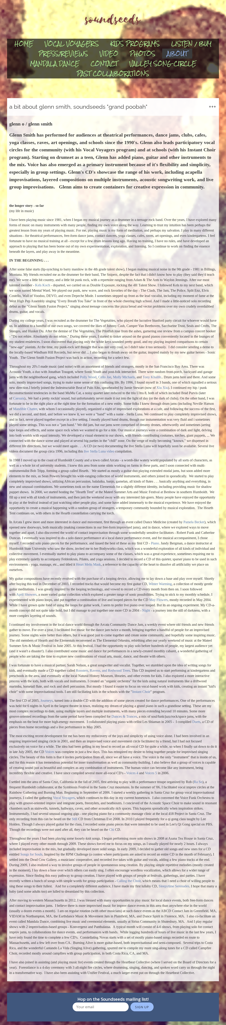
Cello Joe (104, 377)
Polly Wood (88, 377)
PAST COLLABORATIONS (113, 73)
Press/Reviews (63, 54)
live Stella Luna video (98, 451)
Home (24, 44)
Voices (49, 752)
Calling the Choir (129, 881)
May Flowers (158, 600)
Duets (196, 722)
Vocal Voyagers (72, 44)
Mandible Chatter (25, 409)
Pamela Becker (193, 522)
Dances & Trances (124, 716)
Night (146, 610)
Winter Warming (160, 584)
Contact (104, 63)
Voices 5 (151, 773)
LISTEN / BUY (191, 44)
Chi (112, 829)
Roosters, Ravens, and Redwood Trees (103, 670)
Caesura (18, 398)
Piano (155, 543)
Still (74, 819)
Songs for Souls (31, 854)
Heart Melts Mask (88, 564)
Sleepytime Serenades (174, 886)
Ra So (198, 782)
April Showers (26, 594)
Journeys (46, 700)
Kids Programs (135, 44)
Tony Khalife (152, 377)
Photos (142, 54)
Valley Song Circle (162, 63)
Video (109, 54)
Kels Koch (42, 285)
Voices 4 (132, 773)
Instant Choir (141, 692)
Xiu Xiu (162, 388)
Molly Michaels (124, 377)
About (177, 54)
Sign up (142, 1007)
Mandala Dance (54, 63)
